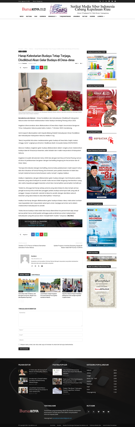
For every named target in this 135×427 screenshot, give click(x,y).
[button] (100, 1)
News (22, 16)
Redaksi (24, 63)
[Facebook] (103, 1)
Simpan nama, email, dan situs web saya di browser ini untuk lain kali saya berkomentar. (46, 344)
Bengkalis (51, 16)
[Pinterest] (41, 67)
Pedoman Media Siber (95, 425)
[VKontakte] (112, 1)
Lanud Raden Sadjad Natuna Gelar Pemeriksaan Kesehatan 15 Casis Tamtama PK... (38, 389)
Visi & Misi (52, 425)
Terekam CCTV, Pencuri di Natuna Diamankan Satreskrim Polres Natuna (32, 246)
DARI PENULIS (36, 275)
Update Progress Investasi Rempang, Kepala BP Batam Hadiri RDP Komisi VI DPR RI (68, 246)
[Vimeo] (109, 1)
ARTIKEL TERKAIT (24, 275)
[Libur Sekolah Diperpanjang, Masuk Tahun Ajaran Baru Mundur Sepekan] (57, 372)
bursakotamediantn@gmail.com (62, 418)
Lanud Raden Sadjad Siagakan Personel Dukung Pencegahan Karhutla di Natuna (48, 295)
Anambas (76, 16)
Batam (84, 16)
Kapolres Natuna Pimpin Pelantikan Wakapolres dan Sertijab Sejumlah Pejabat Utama (71, 295)
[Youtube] (115, 1)
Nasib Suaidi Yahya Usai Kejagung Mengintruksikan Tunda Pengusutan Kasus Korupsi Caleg (72, 381)
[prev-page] (19, 301)
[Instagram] (36, 266)
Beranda (20, 49)
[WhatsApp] (45, 67)
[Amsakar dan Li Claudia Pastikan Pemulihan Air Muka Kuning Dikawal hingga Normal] (23, 381)
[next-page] (22, 301)
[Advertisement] (67, 32)
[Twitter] (106, 1)
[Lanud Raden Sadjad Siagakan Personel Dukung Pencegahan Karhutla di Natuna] (50, 285)
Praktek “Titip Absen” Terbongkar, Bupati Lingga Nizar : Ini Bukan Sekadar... (72, 390)
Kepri (26, 49)
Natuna (29, 16)
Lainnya (100, 16)
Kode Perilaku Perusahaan (110, 425)
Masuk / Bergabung (37, 1)
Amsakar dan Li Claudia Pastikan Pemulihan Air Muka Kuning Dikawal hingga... (38, 380)
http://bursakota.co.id (36, 258)
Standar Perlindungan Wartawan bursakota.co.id (75, 425)
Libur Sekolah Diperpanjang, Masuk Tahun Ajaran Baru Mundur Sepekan (72, 371)
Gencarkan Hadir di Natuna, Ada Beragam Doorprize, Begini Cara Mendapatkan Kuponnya (27, 295)
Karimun (43, 16)
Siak (35, 16)
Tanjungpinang (65, 16)
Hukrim (92, 16)
